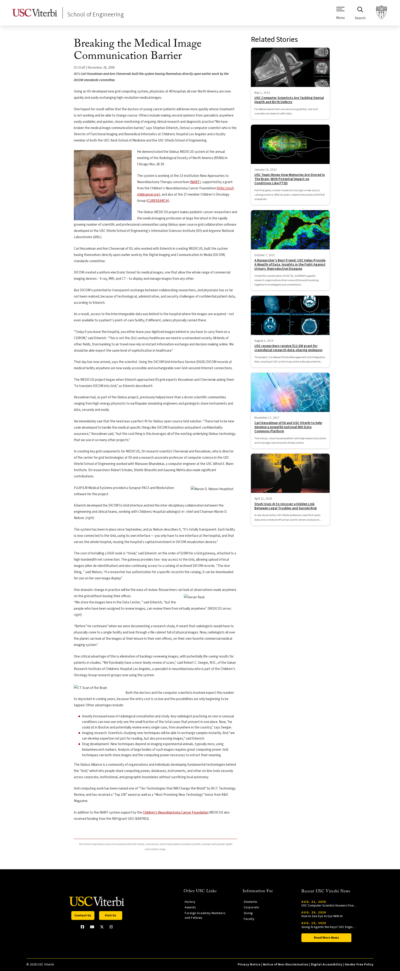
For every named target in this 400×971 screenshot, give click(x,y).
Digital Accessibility (326, 964)
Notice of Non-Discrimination (286, 964)
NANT (195, 182)
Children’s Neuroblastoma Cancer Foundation (176, 812)
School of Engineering (95, 14)
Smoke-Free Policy (359, 964)
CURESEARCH (157, 200)
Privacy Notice (249, 964)
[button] (340, 15)
